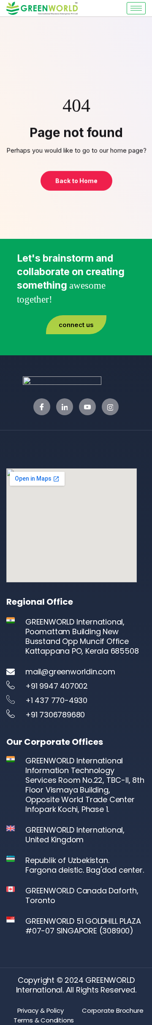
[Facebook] (41, 406)
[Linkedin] (64, 406)
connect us (76, 325)
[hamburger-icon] (136, 8)
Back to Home (76, 180)
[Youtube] (87, 406)
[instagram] (110, 406)
